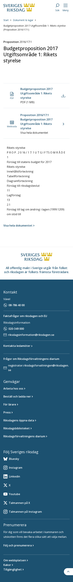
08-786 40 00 (16, 305)
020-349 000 (16, 329)
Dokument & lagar (23, 20)
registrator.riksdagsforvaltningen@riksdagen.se (38, 368)
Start (6, 20)
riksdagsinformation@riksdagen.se (31, 335)
